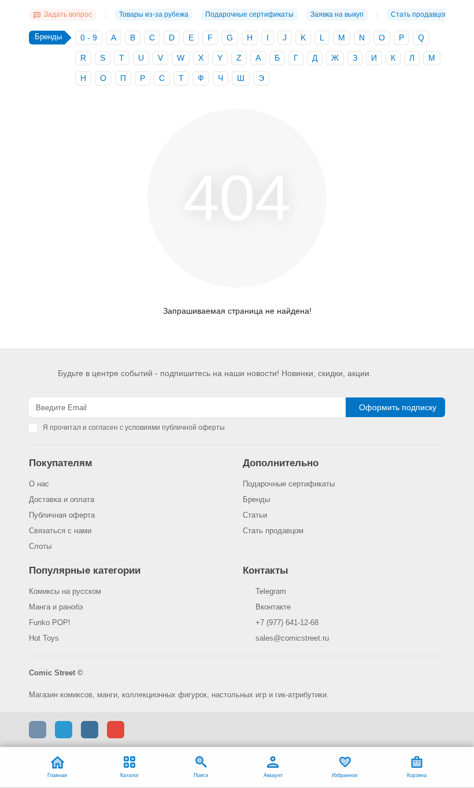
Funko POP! (50, 622)
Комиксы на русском (65, 591)
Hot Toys (44, 638)
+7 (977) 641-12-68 (287, 622)
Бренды (256, 499)
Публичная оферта (62, 515)
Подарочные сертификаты (249, 14)
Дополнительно (281, 463)
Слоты (40, 546)
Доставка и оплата (61, 499)
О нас (39, 484)
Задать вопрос (68, 14)
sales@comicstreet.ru (292, 638)
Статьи (255, 515)
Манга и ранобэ (56, 607)
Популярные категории (84, 570)
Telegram (270, 591)
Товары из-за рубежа (153, 14)
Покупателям (60, 463)
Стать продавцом (420, 14)
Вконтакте (273, 607)
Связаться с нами (60, 530)
